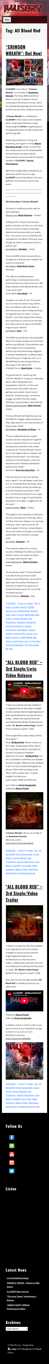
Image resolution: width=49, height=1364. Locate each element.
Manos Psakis (22, 788)
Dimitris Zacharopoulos (16, 405)
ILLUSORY (16, 865)
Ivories (29, 633)
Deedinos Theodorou (26, 622)
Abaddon (23, 249)
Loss (35, 633)
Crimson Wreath (20, 618)
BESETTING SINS (32, 615)
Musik (38, 1349)
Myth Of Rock (34, 405)
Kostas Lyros (11, 215)
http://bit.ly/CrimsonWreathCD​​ (19, 843)
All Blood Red (24, 611)
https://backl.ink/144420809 (18, 1038)
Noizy (23, 507)
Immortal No (19, 633)
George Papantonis (25, 862)
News (30, 603)
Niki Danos (33, 869)
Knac (19, 331)
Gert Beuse (11, 266)
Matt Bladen (11, 429)
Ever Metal (22, 293)
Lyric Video (26, 865)
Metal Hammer (25, 215)
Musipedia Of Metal (26, 429)
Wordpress (27, 1349)
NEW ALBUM (26, 637)
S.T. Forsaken (35, 641)
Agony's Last (11, 611)
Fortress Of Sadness (15, 626)
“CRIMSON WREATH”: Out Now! (24, 49)
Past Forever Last (20, 641)
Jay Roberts (11, 331)
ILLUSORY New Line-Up (18, 1291)
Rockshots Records (26, 873)
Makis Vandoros (13, 637)
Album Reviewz (30, 562)
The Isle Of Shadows (15, 645)
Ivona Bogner (12, 249)
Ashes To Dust (17, 615)
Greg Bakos (22, 630)
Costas (9, 618)
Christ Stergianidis (27, 785)
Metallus (25, 596)
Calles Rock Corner (25, 266)
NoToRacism (11, 873)
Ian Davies (10, 541)
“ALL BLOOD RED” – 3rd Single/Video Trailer (24, 893)
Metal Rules (26, 368)
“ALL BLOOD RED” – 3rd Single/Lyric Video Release (24, 668)
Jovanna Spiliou (12, 507)
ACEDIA (31, 607)
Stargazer (20, 541)
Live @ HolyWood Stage (18, 1278)
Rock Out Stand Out (25, 470)
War (11, 649)
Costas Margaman (14, 562)
